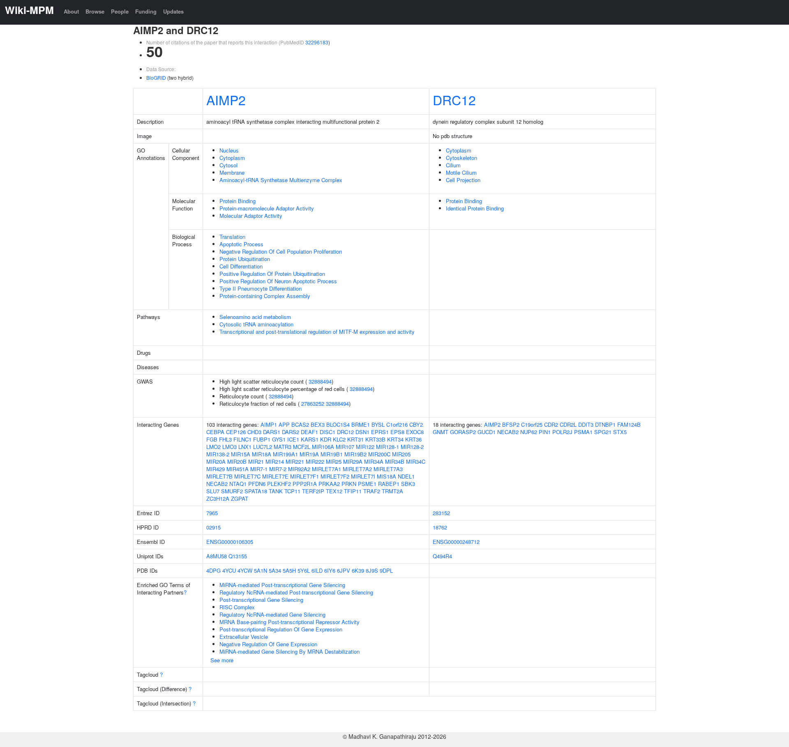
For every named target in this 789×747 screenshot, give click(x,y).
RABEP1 (388, 484)
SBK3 (408, 484)
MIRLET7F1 (304, 476)
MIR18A (261, 454)
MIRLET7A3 (388, 469)
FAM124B (629, 424)
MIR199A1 (285, 454)
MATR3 (282, 447)
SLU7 (212, 491)
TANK (276, 491)
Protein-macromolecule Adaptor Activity (266, 208)
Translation (232, 237)
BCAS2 (300, 424)
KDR (325, 439)
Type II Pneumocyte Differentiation (260, 288)
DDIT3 (585, 424)
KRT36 (413, 439)
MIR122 (365, 447)
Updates (173, 11)
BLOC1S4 (338, 424)
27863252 (312, 403)
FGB (211, 439)
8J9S (372, 570)
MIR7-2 (277, 469)
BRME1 (360, 424)
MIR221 (295, 461)
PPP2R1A (305, 484)
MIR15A (240, 454)
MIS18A (386, 476)
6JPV (343, 570)
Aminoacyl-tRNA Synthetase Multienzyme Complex (280, 180)
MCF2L (301, 447)
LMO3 (229, 447)
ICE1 (293, 439)
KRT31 (355, 439)
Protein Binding (237, 201)
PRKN (348, 484)
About (71, 11)
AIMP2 (226, 99)
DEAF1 (309, 432)
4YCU (229, 570)
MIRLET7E (275, 476)
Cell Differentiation (241, 266)
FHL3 (225, 439)
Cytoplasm (232, 158)
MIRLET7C (247, 476)
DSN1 (362, 432)
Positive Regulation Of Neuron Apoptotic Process (278, 281)
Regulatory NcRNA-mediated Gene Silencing (272, 614)
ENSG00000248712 (456, 542)
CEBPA (215, 432)
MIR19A (309, 454)
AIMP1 (269, 424)
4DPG (213, 570)
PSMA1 (583, 432)
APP (284, 424)
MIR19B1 (332, 454)
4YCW (245, 570)
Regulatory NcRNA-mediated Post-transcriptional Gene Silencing (296, 592)
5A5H (289, 570)
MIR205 (401, 454)
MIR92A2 (299, 469)
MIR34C (415, 461)
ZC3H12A (217, 498)
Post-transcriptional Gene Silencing (261, 600)
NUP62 (528, 432)
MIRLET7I (363, 476)
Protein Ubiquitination (244, 259)
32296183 (316, 42)
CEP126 (236, 432)
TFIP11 (353, 491)
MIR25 (333, 461)
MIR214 (274, 461)
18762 (440, 527)
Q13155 (237, 556)
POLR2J (562, 432)
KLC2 (339, 439)
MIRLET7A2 (357, 469)
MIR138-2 (217, 454)
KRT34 (395, 439)
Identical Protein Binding (475, 208)
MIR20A (216, 461)
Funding (146, 11)
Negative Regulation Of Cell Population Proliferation (280, 251)
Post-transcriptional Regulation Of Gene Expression (280, 629)
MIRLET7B (219, 476)
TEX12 (334, 491)
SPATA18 (256, 491)
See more (221, 660)
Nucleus (229, 150)
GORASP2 (463, 432)
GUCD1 (487, 432)
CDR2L (568, 424)
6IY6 (329, 570)
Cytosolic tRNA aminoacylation (256, 324)
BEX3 (318, 424)
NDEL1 (406, 476)
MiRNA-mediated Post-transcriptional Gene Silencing (282, 585)
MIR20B (237, 461)
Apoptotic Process (241, 244)
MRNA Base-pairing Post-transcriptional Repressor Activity (289, 622)
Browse (94, 11)
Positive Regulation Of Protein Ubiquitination (272, 274)
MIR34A (373, 461)
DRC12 (454, 99)
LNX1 (244, 447)
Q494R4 (442, 556)
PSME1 (367, 484)
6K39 (358, 570)
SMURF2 (232, 491)
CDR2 (551, 424)
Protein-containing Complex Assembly (264, 296)
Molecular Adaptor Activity (250, 216)
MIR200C (379, 454)
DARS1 (271, 432)
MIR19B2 (355, 454)
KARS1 (309, 439)
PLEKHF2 (279, 484)
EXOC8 (415, 432)
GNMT (440, 432)
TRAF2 (371, 491)
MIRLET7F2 (335, 476)
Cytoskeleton (461, 158)
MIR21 (256, 461)
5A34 (275, 570)
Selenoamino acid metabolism (255, 317)
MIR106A (323, 447)
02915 (213, 527)
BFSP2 (510, 424)
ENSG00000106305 (229, 542)
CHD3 (254, 432)
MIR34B (394, 461)
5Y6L (304, 570)
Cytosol (228, 165)
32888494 (320, 381)
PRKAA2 (329, 484)
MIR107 (345, 447)
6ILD (317, 570)
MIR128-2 (412, 447)
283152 (441, 513)
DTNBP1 (605, 424)
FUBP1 (261, 439)
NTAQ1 (238, 484)
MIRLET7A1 (326, 469)
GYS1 (279, 439)
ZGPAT (239, 498)
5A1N (260, 570)
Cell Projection (463, 180)
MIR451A (237, 469)
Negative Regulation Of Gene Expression (268, 644)
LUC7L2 (262, 447)
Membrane (232, 172)
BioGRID (156, 77)
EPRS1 (380, 432)
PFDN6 (256, 484)
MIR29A (352, 461)
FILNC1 (242, 439)
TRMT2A (392, 491)
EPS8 (397, 432)
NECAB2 (217, 484)
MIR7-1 (259, 469)
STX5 (620, 432)
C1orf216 (397, 424)
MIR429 (215, 469)
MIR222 (315, 461)
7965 (212, 513)
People (120, 11)
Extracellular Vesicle (243, 637)
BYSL (378, 424)
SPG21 (602, 432)
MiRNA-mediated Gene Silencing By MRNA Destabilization (289, 651)
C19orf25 (531, 424)
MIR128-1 (387, 447)
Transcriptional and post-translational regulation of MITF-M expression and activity (317, 331)
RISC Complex (237, 607)
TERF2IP (313, 491)
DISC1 (327, 432)
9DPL (386, 570)
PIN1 (545, 432)
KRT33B (375, 439)
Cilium (453, 165)
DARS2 (290, 432)
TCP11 (292, 491)
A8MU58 (216, 556)
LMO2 (213, 447)
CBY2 (416, 424)
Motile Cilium (461, 172)
